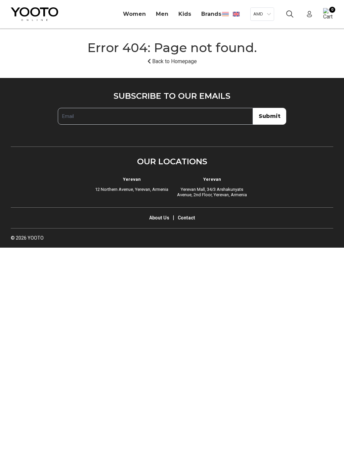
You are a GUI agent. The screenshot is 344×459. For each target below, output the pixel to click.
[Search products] (290, 14)
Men (162, 14)
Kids (184, 14)
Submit (270, 116)
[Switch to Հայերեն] (225, 14)
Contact (186, 217)
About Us (159, 217)
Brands (211, 14)
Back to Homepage (174, 61)
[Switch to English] (236, 14)
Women (134, 14)
